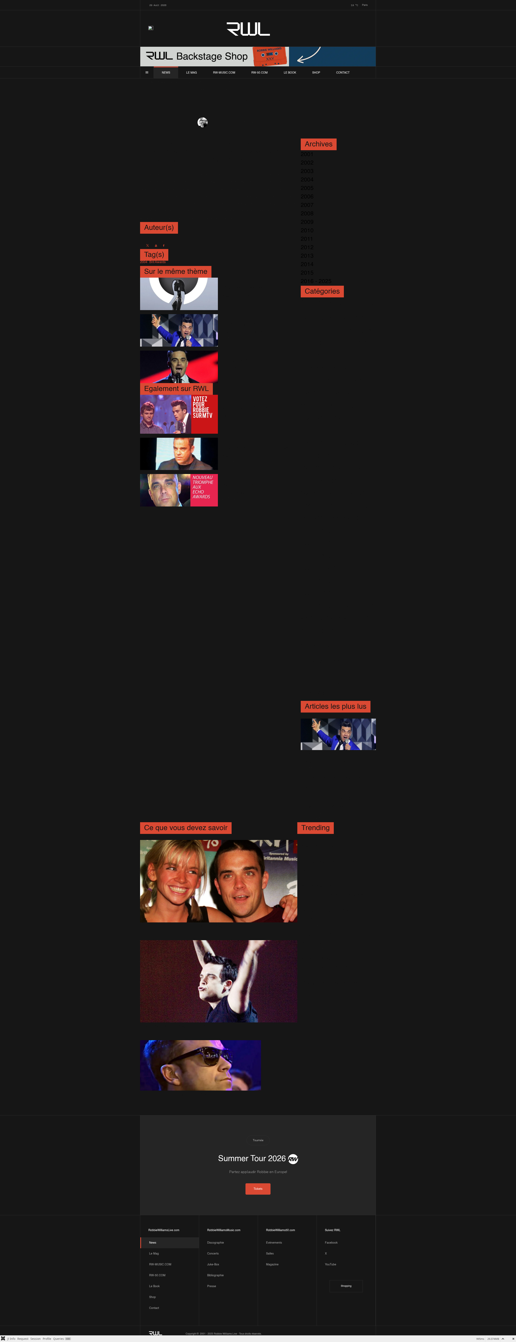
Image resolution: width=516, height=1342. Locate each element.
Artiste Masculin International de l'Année (331, 963)
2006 (307, 197)
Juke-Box (213, 1264)
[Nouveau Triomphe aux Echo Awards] (179, 490)
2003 (307, 171)
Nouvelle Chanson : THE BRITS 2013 (253, 365)
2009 (307, 222)
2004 (307, 180)
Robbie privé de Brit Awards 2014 (247, 292)
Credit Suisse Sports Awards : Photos (327, 842)
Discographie (215, 1242)
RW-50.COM (259, 72)
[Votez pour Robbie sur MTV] (179, 414)
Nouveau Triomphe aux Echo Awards (251, 489)
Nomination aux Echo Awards (181, 1095)
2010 (307, 230)
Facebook (331, 1242)
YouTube (330, 1264)
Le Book (290, 72)
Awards (255, 122)
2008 (307, 214)
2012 (307, 247)
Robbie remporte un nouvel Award (256, 452)
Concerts (213, 1253)
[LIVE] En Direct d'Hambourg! (321, 939)
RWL (249, 28)
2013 (307, 256)
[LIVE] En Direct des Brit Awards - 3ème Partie (335, 803)
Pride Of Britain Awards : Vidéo (336, 783)
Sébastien (217, 122)
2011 (307, 239)
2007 (307, 205)
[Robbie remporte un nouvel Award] (179, 454)
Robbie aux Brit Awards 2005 (331, 915)
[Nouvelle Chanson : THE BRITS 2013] (179, 366)
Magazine (272, 1264)
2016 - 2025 (316, 281)
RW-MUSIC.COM (224, 72)
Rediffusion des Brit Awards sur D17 (247, 329)
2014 (307, 264)
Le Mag (191, 72)
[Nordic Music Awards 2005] (219, 981)
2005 (307, 188)
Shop (316, 72)
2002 (307, 163)
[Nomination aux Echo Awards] (200, 1065)
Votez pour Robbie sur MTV (250, 412)
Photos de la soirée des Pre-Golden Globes (331, 987)
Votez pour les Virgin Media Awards (189, 926)
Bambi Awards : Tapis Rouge (328, 867)
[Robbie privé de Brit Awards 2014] (179, 294)
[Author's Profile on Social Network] (147, 245)
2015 (307, 273)
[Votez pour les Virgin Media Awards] (219, 881)
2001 (307, 154)
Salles (270, 1253)
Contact (343, 72)
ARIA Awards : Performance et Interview (333, 891)
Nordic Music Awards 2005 (177, 1026)
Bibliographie (215, 1275)
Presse (211, 1286)
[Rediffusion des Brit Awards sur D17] (179, 330)
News (166, 72)
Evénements (274, 1242)
